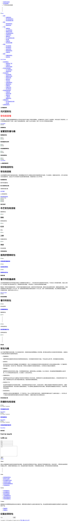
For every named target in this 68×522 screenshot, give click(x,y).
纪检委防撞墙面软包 (8, 483)
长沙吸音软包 (9, 30)
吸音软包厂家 (9, 63)
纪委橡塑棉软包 (4, 309)
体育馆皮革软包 (7, 477)
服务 (4, 22)
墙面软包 (8, 36)
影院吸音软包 (9, 50)
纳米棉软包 (8, 47)
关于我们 (3, 191)
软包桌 (7, 39)
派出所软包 (8, 49)
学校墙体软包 (6, 485)
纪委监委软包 (9, 82)
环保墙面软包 (6, 490)
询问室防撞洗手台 (5, 329)
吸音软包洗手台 (4, 272)
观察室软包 (5, 99)
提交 (2, 457)
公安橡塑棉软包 (7, 495)
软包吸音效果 (9, 42)
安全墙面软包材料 (7, 480)
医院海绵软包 (4, 417)
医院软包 (8, 79)
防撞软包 (8, 65)
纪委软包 (8, 52)
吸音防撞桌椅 (6, 494)
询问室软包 (8, 88)
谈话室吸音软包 (9, 33)
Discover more (4, 292)
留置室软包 (8, 98)
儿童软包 (8, 96)
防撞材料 (8, 41)
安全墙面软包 (6, 492)
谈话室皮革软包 (4, 266)
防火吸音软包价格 (10, 38)
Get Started (3, 123)
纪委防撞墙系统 (7, 497)
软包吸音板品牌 (7, 90)
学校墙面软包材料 (5, 409)
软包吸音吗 (5, 73)
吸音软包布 (8, 25)
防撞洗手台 (8, 87)
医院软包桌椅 (6, 478)
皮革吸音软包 (6, 104)
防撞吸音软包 (9, 55)
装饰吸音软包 (9, 23)
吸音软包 (8, 57)
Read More (3, 411)
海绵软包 (8, 28)
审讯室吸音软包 (9, 19)
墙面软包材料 (9, 31)
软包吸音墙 (8, 74)
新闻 (4, 44)
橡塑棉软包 (8, 84)
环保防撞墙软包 (7, 498)
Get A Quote (3, 59)
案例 (4, 53)
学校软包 (8, 80)
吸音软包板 (8, 77)
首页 (4, 15)
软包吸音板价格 (9, 20)
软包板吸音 (8, 45)
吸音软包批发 (6, 2)
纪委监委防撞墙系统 (5, 261)
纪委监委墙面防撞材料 (6, 425)
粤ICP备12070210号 (24, 520)
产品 (4, 26)
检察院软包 (8, 17)
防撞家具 (8, 92)
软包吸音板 (5, 3)
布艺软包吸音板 (7, 68)
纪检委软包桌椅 (7, 482)
